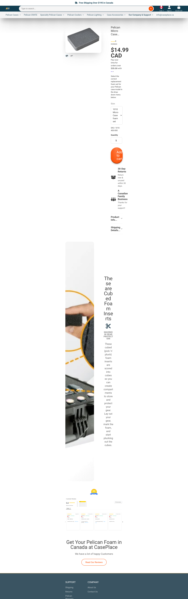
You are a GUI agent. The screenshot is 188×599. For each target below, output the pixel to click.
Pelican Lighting (94, 15)
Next (122, 521)
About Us (92, 587)
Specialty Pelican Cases (51, 15)
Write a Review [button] (118, 502)
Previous (65, 521)
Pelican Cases (12, 15)
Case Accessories (115, 15)
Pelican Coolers (74, 15)
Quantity (114, 135)
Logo (8, 8)
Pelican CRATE (30, 15)
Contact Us (93, 591)
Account (169, 9)
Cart (178, 9)
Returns (68, 591)
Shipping (69, 587)
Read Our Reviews (94, 562)
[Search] (151, 8)
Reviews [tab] (68, 508)
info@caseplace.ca (165, 15)
